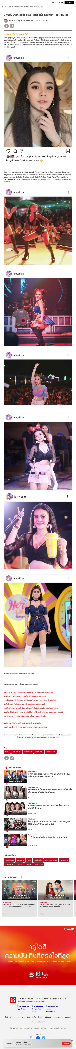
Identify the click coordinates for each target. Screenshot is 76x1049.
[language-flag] (59, 2)
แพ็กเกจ (48, 1017)
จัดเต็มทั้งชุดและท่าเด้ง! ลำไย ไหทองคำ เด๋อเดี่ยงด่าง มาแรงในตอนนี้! (24, 704)
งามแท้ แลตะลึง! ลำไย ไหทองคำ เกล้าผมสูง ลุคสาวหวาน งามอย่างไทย (25, 727)
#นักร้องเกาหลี (38, 864)
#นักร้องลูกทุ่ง (39, 752)
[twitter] (44, 1038)
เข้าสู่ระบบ (69, 2)
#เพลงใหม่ (28, 864)
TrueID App (29, 737)
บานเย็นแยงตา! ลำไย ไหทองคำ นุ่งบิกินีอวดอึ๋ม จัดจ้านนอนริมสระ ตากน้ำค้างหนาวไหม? (30, 700)
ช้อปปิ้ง (40, 1017)
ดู (10, 1017)
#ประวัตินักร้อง (38, 860)
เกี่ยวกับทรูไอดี (14, 1028)
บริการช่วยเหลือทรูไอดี (38, 1022)
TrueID (6, 2)
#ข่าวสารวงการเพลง (51, 860)
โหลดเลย (66, 1043)
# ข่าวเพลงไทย (32, 771)
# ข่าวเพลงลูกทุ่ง (33, 787)
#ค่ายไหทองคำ (28, 752)
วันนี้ (6, 1017)
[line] (32, 1038)
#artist (7, 752)
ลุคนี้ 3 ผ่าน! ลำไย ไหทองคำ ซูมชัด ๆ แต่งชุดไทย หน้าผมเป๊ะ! (22, 723)
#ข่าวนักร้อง (19, 864)
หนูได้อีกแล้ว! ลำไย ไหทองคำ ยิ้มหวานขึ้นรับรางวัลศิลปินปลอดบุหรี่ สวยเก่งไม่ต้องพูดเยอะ (31, 708)
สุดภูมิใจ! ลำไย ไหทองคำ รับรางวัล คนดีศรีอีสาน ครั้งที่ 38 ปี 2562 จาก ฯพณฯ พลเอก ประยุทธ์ (33, 712)
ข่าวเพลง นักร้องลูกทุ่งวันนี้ (16, 34)
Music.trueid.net (64, 735)
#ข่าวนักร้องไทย (16, 752)
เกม (28, 1017)
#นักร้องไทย (20, 860)
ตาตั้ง (34, 1017)
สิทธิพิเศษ (17, 1017)
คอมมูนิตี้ (68, 1017)
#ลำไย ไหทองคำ (50, 752)
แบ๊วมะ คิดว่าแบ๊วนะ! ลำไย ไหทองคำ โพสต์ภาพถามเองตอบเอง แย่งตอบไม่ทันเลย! (28, 692)
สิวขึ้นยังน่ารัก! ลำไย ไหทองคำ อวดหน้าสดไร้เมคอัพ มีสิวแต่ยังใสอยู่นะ (25, 696)
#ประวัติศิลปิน (9, 864)
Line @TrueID (54, 737)
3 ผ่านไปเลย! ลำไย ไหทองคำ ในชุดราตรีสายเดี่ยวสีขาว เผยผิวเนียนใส (25, 716)
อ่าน (6, 7)
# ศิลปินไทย (31, 819)
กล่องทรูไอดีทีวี (58, 1017)
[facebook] (38, 1038)
